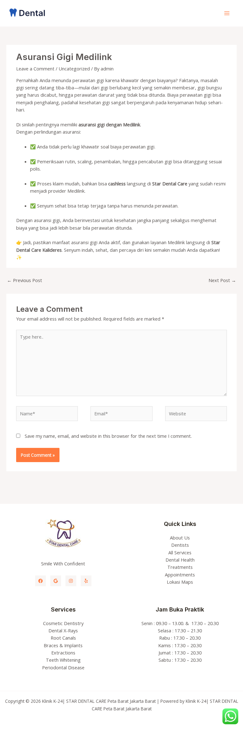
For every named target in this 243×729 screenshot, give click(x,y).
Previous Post (24, 280)
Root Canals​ (63, 638)
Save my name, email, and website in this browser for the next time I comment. (108, 436)
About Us (180, 537)
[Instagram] (70, 580)
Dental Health (180, 560)
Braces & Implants (63, 645)
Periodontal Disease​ (63, 667)
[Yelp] (86, 580)
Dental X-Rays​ (63, 630)
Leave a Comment (35, 68)
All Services (179, 552)
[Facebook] (40, 580)
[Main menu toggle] (227, 13)
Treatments (180, 567)
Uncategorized (74, 68)
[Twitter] (55, 580)
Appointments (180, 574)
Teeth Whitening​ (63, 660)
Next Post (222, 280)
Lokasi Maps (180, 582)
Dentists (180, 545)
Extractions (63, 652)
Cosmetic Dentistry (63, 623)
